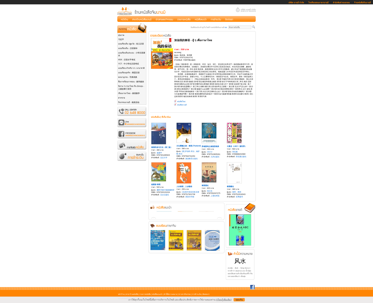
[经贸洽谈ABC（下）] (240, 245)
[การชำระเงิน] (216, 18)
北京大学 (163, 158)
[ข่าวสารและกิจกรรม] (164, 18)
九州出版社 (215, 157)
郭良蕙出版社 (241, 157)
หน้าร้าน (121, 294)
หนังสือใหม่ (181, 102)
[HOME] (124, 18)
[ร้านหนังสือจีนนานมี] (141, 15)
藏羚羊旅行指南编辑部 (165, 190)
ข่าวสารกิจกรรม (184, 294)
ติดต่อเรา (206, 294)
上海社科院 (215, 196)
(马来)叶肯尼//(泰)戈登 (190, 192)
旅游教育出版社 (191, 159)
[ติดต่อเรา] (229, 18)
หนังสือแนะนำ (157, 294)
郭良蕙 (235, 152)
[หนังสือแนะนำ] (200, 18)
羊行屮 (209, 152)
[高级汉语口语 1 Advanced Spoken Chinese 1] (176, 250)
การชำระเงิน (196, 294)
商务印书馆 (189, 197)
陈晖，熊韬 (236, 192)
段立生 (209, 191)
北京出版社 (164, 195)
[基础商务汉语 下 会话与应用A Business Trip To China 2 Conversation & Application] (157, 250)
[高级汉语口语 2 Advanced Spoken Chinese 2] (194, 250)
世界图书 (239, 197)
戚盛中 (159, 153)
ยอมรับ (239, 299)
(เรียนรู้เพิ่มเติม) (224, 299)
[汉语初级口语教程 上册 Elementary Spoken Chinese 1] (212, 250)
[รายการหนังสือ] (184, 18)
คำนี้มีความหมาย (170, 294)
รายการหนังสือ (145, 294)
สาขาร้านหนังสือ (132, 294)
